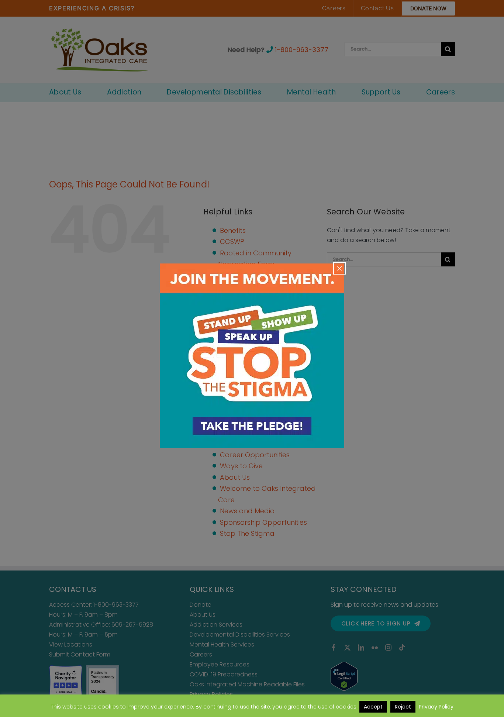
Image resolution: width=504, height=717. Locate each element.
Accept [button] (373, 706)
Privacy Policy (436, 706)
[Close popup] (339, 268)
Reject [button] (403, 706)
